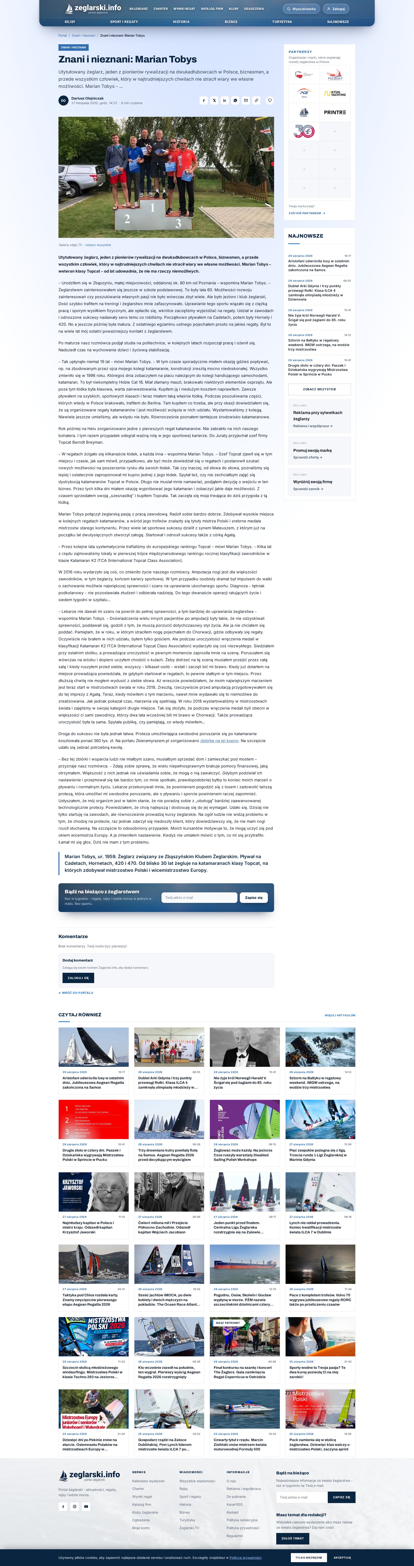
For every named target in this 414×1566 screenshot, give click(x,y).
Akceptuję (342, 1557)
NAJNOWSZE (338, 22)
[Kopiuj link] (256, 100)
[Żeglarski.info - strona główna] (93, 9)
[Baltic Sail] (304, 131)
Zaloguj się (78, 978)
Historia (185, 1504)
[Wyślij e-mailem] (246, 100)
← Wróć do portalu (75, 993)
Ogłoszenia (254, 9)
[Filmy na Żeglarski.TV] (86, 1506)
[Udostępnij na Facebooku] (203, 100)
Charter (161, 9)
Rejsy (183, 1489)
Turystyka (187, 1520)
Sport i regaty (190, 1496)
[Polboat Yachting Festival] (335, 74)
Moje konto (141, 1528)
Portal (62, 35)
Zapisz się (254, 898)
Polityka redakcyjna (242, 1520)
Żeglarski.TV (189, 1528)
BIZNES (231, 22)
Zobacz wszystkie (319, 389)
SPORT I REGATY (124, 22)
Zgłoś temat (293, 1538)
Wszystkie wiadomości (197, 1481)
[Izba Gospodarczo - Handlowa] (304, 74)
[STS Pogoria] (304, 112)
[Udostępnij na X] (214, 100)
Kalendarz (138, 9)
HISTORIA (181, 22)
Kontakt (233, 1512)
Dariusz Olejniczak (87, 98)
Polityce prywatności (245, 1558)
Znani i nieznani (83, 35)
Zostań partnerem (307, 213)
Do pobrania (236, 1496)
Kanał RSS (235, 1504)
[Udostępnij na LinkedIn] (224, 100)
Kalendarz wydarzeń (148, 1481)
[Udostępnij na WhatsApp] (235, 100)
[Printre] (335, 112)
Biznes (184, 1512)
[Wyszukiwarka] (289, 9)
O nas (231, 1481)
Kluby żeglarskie (145, 1512)
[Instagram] (74, 1506)
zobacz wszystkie (98, 245)
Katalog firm (212, 9)
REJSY (70, 22)
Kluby (233, 9)
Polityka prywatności (243, 1528)
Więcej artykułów (340, 1015)
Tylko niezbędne (309, 1557)
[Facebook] (63, 1506)
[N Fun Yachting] (335, 93)
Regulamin (235, 1536)
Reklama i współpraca (244, 1489)
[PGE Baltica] (304, 93)
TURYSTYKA (282, 22)
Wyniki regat (184, 9)
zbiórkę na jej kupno (219, 740)
